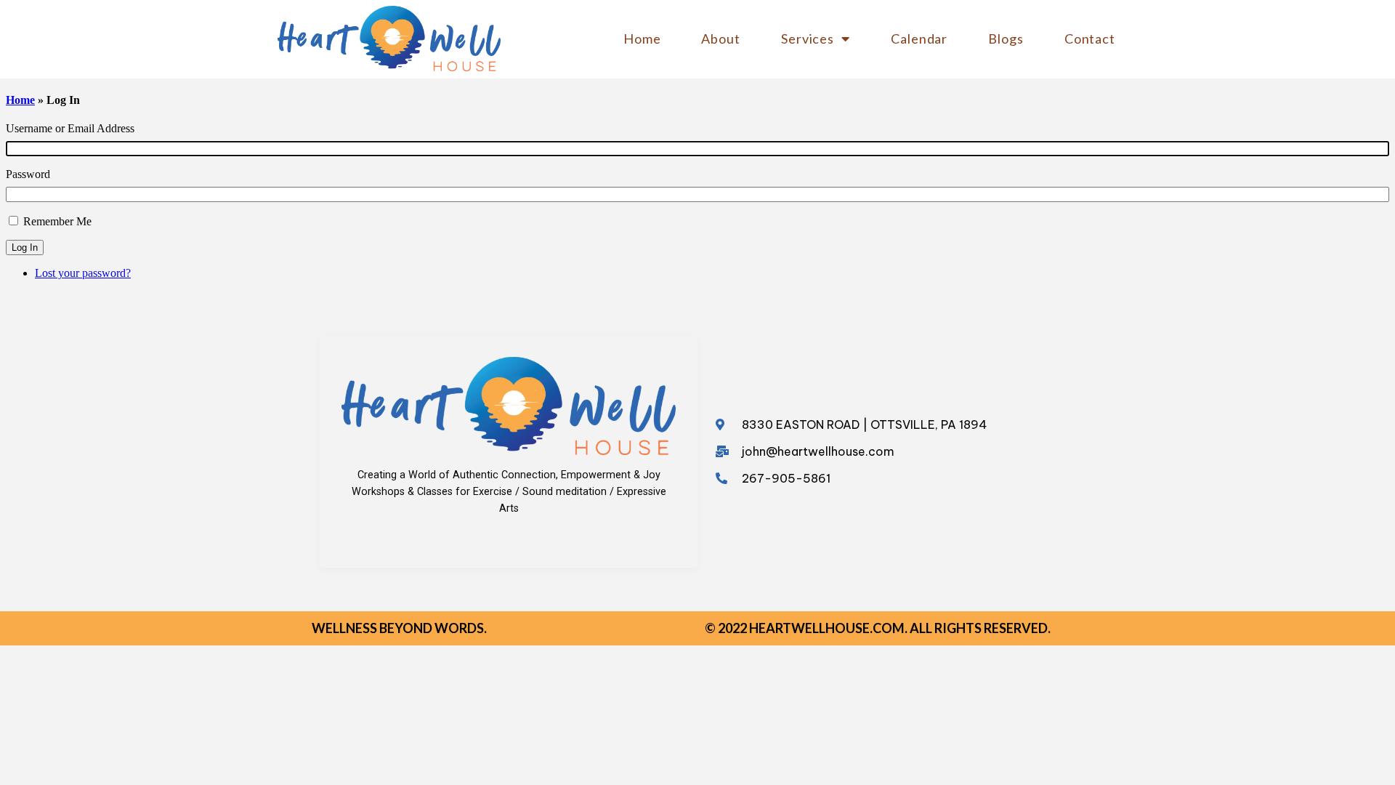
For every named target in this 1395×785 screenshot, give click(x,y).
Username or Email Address (70, 128)
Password (28, 174)
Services (807, 39)
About (720, 39)
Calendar (919, 39)
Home (642, 39)
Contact (1089, 39)
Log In (25, 247)
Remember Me (57, 221)
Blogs (1006, 39)
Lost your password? (83, 273)
